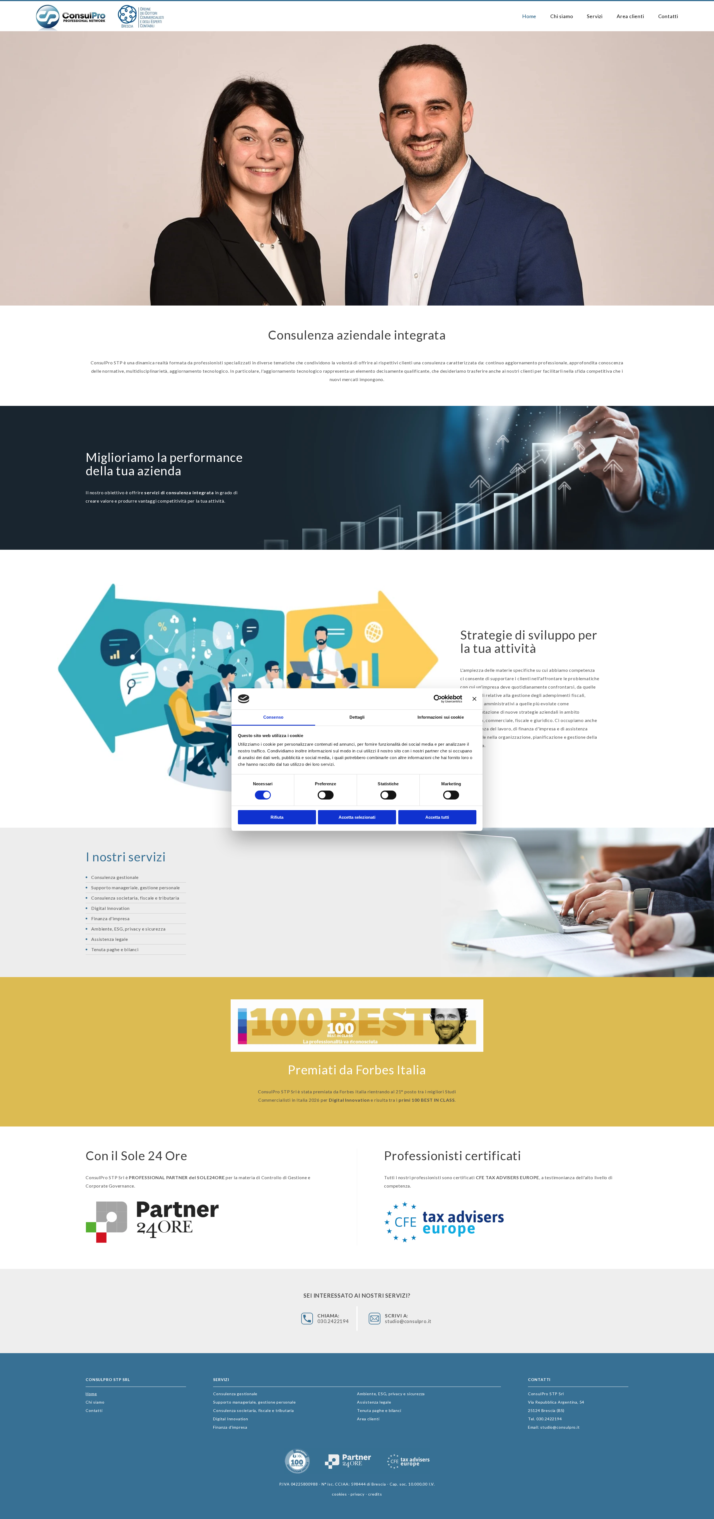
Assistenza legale (109, 939)
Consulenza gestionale (115, 877)
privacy (358, 1494)
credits (375, 1494)
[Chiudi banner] (474, 699)
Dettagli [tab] (357, 717)
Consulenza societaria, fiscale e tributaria (135, 897)
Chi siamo (561, 16)
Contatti (668, 16)
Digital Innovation (110, 908)
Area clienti (630, 16)
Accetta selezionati (357, 817)
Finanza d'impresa (110, 918)
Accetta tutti (437, 817)
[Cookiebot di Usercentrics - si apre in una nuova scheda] (437, 699)
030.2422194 (333, 1318)
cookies (339, 1494)
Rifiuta (277, 817)
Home (529, 16)
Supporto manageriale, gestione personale (135, 887)
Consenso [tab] (273, 717)
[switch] (326, 795)
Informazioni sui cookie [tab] (441, 717)
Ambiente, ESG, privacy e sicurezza (128, 928)
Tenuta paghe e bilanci (115, 949)
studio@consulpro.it (404, 1318)
